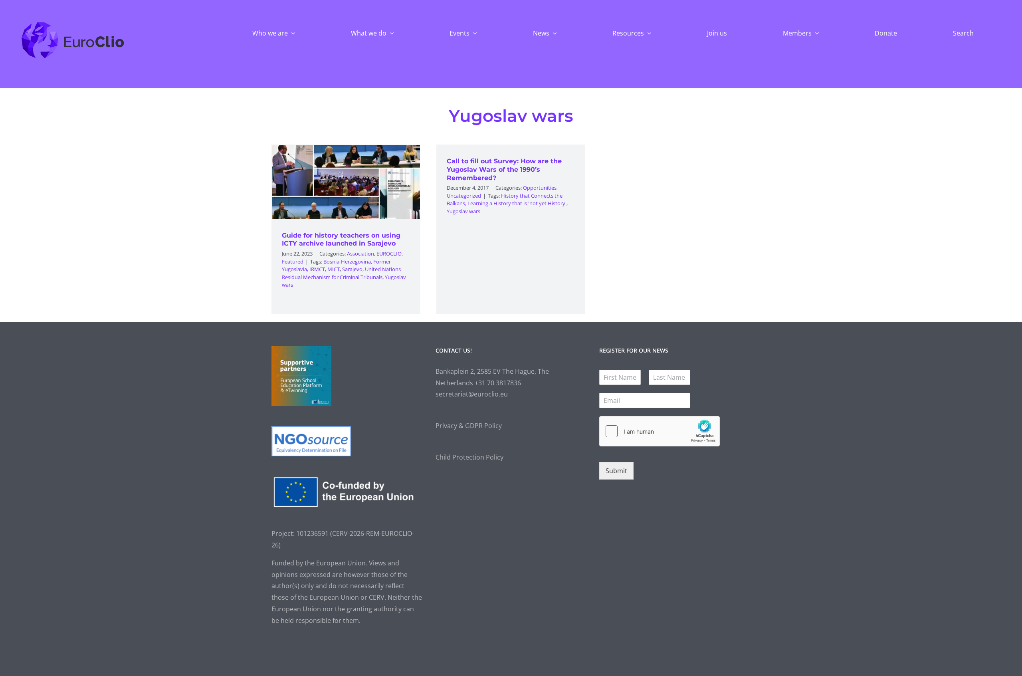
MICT (333, 269)
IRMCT (317, 269)
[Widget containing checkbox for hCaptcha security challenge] (659, 431)
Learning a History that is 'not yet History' (516, 203)
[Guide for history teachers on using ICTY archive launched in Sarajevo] (346, 182)
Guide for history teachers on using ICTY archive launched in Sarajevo (341, 240)
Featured (292, 261)
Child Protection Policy (469, 457)
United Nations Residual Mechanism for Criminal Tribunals (341, 273)
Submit (616, 470)
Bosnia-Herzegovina (347, 261)
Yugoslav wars (463, 211)
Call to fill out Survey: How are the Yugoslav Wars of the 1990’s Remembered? (504, 169)
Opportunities (540, 187)
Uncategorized (464, 195)
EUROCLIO (389, 253)
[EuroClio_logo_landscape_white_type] (72, 23)
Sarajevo (352, 269)
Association (360, 253)
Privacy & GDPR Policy (469, 425)
